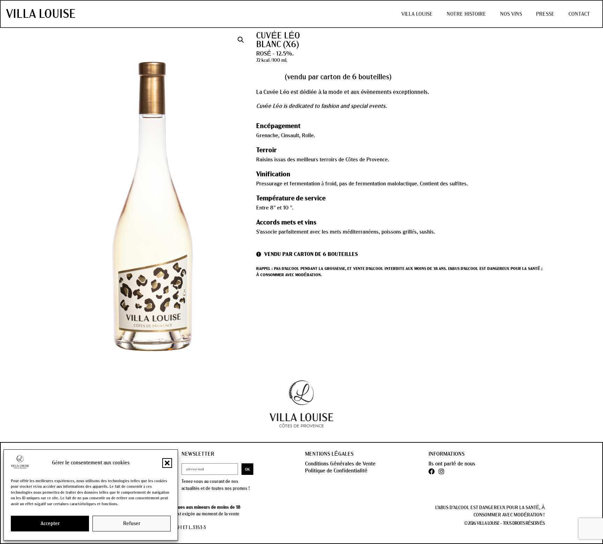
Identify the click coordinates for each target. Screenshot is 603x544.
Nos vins (511, 14)
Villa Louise (41, 14)
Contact (579, 14)
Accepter (50, 523)
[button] (167, 463)
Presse (545, 14)
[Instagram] (441, 471)
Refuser (131, 523)
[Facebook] (432, 471)
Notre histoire (466, 14)
